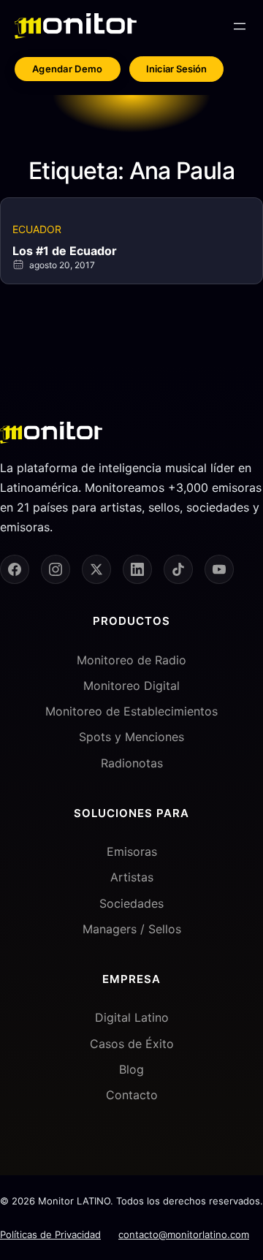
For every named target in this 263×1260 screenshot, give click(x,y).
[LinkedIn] (137, 569)
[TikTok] (178, 569)
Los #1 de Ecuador (64, 250)
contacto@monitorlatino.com (183, 1234)
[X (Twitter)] (96, 569)
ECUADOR (36, 229)
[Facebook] (14, 569)
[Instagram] (55, 569)
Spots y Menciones (131, 736)
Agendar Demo (67, 69)
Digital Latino (132, 1017)
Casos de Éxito (132, 1043)
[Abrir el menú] (239, 26)
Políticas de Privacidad (50, 1234)
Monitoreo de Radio (131, 660)
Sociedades (131, 903)
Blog (131, 1069)
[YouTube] (219, 569)
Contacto (132, 1095)
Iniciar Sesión (176, 69)
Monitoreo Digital (131, 685)
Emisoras (132, 851)
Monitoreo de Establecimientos (131, 711)
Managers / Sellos (132, 929)
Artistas (131, 877)
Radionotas (132, 763)
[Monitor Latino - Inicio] (76, 26)
